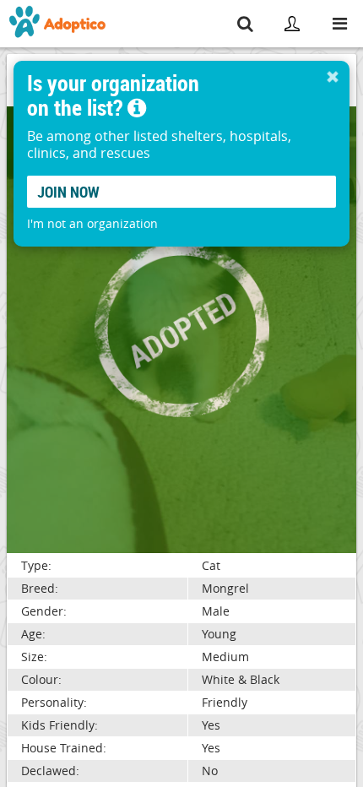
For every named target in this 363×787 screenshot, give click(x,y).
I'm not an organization (92, 223)
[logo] (58, 23)
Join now (68, 192)
